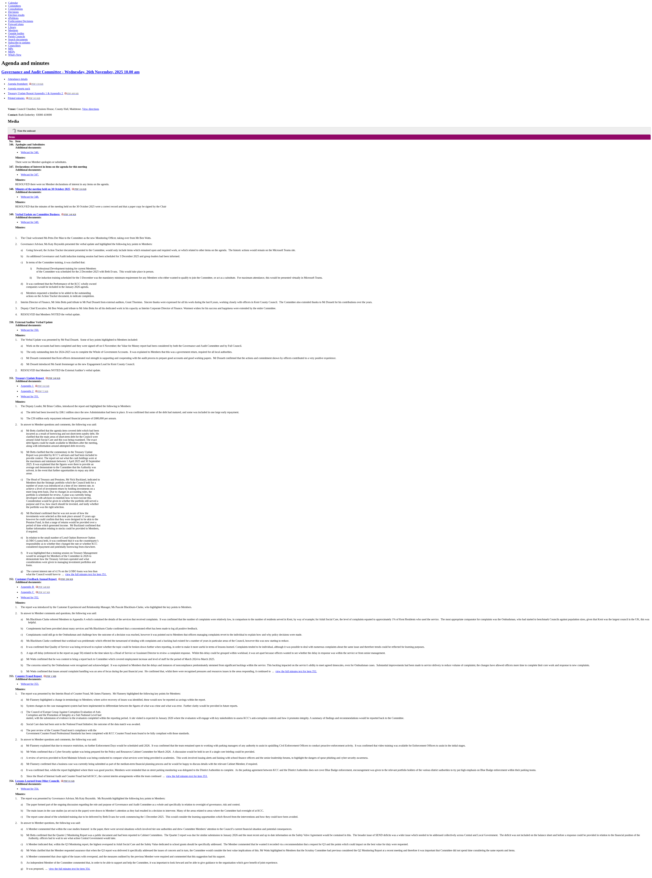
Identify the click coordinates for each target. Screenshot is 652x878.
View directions (90, 109)
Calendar (13, 2)
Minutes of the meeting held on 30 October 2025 (50, 189)
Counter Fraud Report (35, 676)
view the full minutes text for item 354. (69, 868)
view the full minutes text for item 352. (296, 671)
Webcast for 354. (30, 788)
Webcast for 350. (30, 330)
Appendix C (35, 592)
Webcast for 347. (30, 174)
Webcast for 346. (30, 152)
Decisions (13, 12)
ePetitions (13, 18)
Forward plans (16, 24)
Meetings (13, 30)
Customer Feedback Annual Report (44, 579)
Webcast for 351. (30, 396)
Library (12, 27)
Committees (14, 5)
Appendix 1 (35, 385)
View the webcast (26, 131)
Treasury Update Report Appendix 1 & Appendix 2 (43, 93)
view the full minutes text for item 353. (186, 776)
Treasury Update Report (37, 378)
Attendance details (18, 79)
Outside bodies (16, 33)
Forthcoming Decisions (20, 21)
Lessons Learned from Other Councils (44, 780)
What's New (14, 54)
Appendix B (35, 586)
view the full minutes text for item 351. (86, 574)
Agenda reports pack (19, 88)
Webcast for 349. (30, 222)
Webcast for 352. (30, 597)
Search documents (18, 39)
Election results (16, 15)
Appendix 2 (34, 391)
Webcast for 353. (30, 683)
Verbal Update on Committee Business (45, 214)
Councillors (14, 45)
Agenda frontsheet (25, 83)
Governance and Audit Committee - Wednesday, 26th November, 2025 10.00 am (70, 72)
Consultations (15, 8)
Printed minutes (24, 98)
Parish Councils (16, 36)
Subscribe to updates (19, 42)
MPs (10, 48)
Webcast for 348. (30, 196)
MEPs (11, 51)
